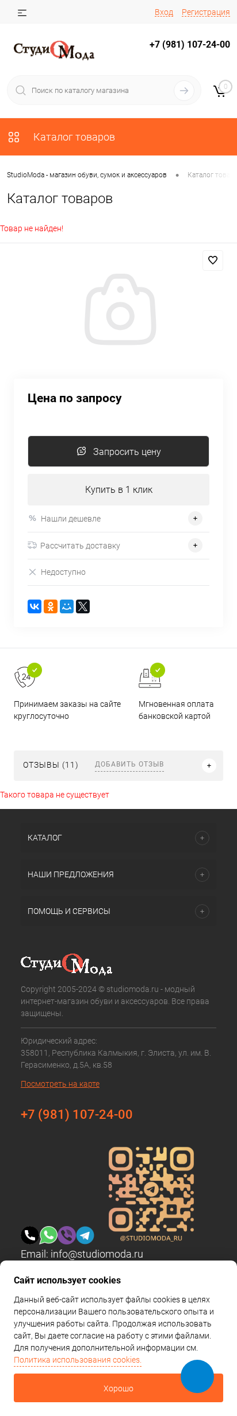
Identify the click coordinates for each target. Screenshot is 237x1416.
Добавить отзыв (129, 764)
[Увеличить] (118, 311)
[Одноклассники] (51, 606)
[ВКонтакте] (34, 606)
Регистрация (206, 12)
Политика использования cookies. (78, 1359)
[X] (83, 606)
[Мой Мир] (67, 606)
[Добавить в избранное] (212, 260)
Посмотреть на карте (60, 1083)
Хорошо (118, 1388)
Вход (164, 12)
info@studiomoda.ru (97, 1254)
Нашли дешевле (71, 518)
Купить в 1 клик (118, 489)
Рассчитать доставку (80, 545)
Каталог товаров (73, 137)
